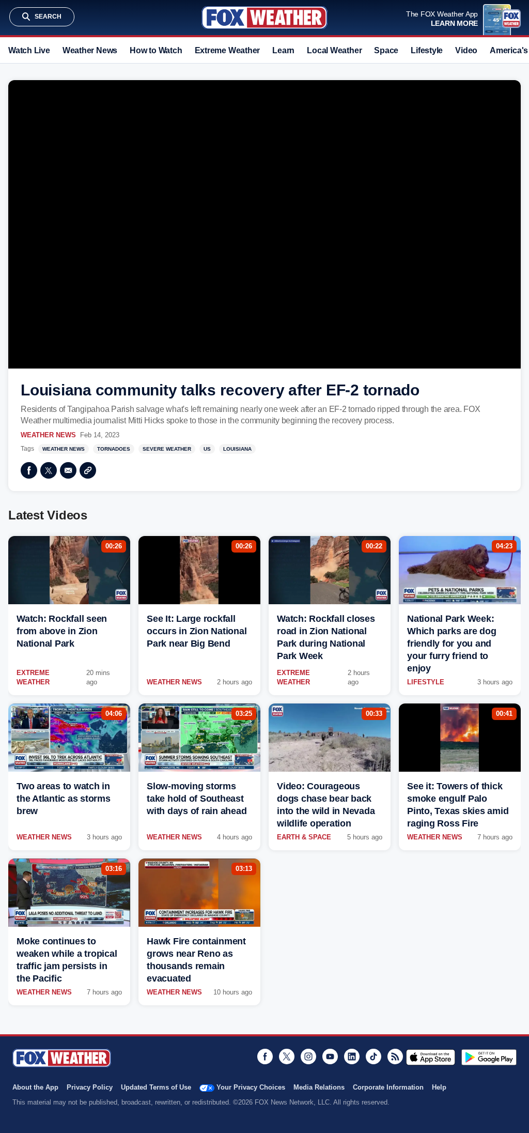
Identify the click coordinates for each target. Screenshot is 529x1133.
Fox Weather (264, 17)
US (207, 449)
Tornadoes (113, 449)
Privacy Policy (90, 1087)
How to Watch (156, 50)
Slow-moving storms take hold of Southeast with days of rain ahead (196, 798)
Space (386, 50)
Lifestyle (427, 50)
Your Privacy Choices (250, 1087)
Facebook (29, 470)
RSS (395, 1056)
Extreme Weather (227, 50)
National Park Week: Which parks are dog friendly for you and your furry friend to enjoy (451, 643)
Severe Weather (167, 449)
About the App (35, 1087)
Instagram (308, 1056)
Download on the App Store (430, 1057)
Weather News (90, 50)
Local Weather (334, 50)
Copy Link (88, 470)
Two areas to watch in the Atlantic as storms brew (64, 798)
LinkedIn (352, 1056)
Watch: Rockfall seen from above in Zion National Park (62, 631)
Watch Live (29, 50)
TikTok (373, 1056)
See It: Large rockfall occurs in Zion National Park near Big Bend (196, 631)
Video (466, 50)
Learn (283, 50)
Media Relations (319, 1087)
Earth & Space (304, 837)
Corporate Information (388, 1087)
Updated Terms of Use (156, 1087)
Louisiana (237, 449)
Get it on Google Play (489, 1057)
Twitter (48, 470)
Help (439, 1087)
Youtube (330, 1056)
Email (68, 470)
